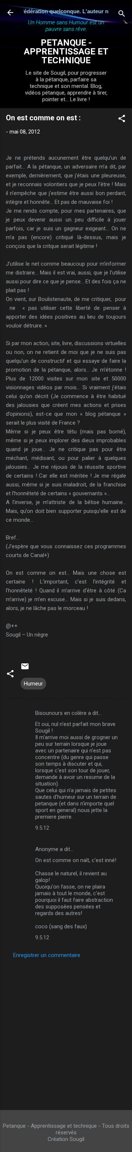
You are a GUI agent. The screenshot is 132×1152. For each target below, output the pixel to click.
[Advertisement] (66, 1032)
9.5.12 (42, 828)
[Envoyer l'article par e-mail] (25, 669)
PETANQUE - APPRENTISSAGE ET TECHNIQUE (66, 51)
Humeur (33, 683)
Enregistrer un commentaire (46, 955)
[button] (121, 119)
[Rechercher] (121, 15)
